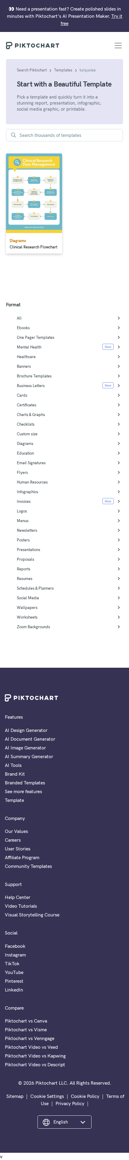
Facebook (15, 946)
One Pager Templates (35, 337)
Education (25, 453)
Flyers (22, 472)
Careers (13, 840)
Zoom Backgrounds (33, 626)
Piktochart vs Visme (26, 1029)
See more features (23, 791)
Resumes (24, 578)
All (19, 318)
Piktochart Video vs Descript (35, 1064)
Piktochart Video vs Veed (31, 1047)
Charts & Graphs (31, 414)
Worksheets (27, 617)
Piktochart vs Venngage (29, 1038)
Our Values (16, 831)
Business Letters (31, 385)
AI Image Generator (25, 748)
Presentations (28, 549)
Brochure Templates (34, 376)
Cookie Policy (85, 1096)
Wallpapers (27, 607)
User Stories (17, 849)
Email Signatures (31, 462)
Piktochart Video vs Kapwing (35, 1056)
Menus (22, 520)
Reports (23, 568)
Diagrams (25, 443)
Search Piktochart (32, 70)
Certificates (26, 404)
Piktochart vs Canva (26, 1021)
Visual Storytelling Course (32, 915)
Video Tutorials (21, 906)
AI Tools (13, 765)
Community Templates (28, 866)
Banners (24, 366)
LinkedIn (14, 990)
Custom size (27, 433)
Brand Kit (15, 774)
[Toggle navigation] (118, 45)
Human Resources (32, 482)
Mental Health (29, 347)
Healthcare (26, 356)
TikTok (12, 963)
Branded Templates (25, 783)
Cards (22, 395)
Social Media (28, 597)
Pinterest (14, 981)
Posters (23, 539)
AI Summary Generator (29, 756)
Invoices (24, 501)
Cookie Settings (47, 1096)
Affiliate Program (22, 857)
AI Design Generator (26, 730)
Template (14, 800)
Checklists (25, 424)
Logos (22, 511)
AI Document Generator (30, 739)
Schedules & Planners (35, 588)
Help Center (17, 897)
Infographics (27, 491)
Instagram (15, 955)
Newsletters (27, 530)
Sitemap (14, 1096)
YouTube (14, 972)
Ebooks (23, 327)
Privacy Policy (70, 1103)
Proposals (25, 559)
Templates (63, 70)
